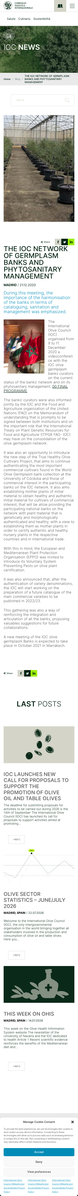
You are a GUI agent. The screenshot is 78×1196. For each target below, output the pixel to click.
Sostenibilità (41, 19)
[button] (72, 1122)
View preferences (39, 1171)
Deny (39, 1162)
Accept (39, 1152)
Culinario (24, 19)
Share (47, 242)
